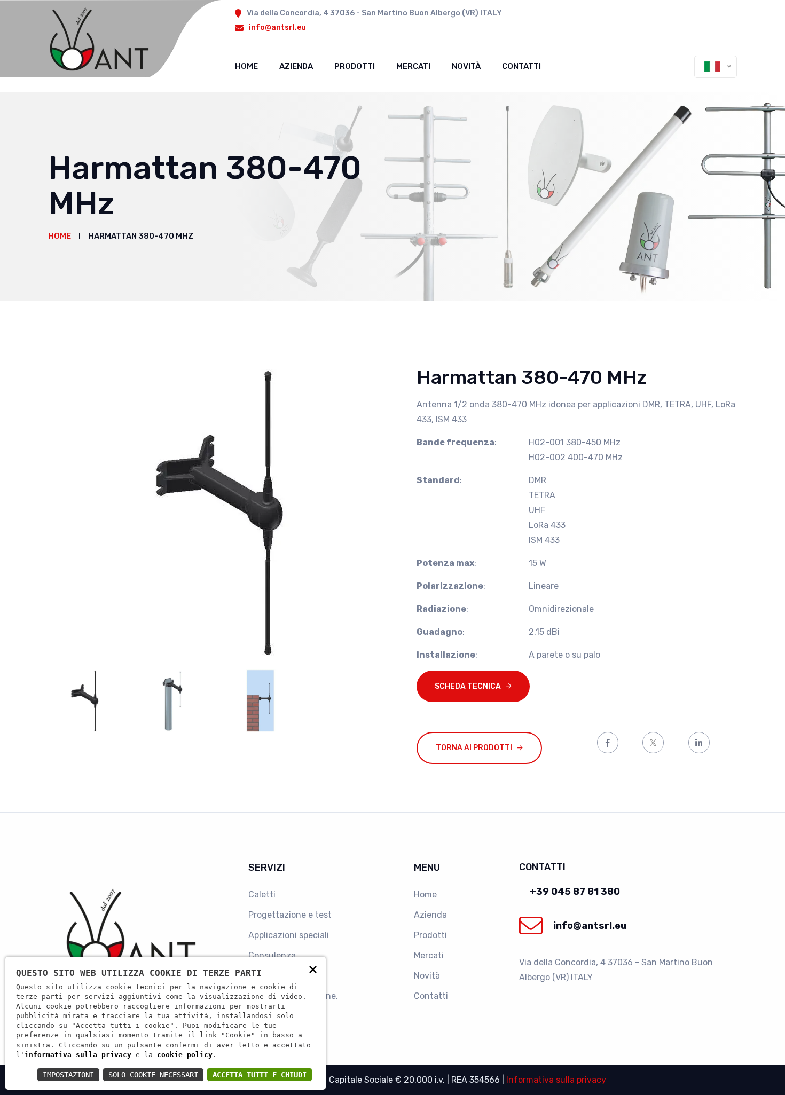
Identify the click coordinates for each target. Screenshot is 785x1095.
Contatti (521, 66)
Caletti (262, 894)
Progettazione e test (290, 915)
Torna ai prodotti (474, 747)
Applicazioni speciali (288, 935)
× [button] (313, 968)
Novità (466, 66)
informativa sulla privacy (78, 1055)
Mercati (413, 66)
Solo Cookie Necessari (153, 1074)
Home (246, 66)
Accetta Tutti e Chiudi (260, 1074)
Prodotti (354, 66)
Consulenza (272, 955)
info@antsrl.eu (277, 27)
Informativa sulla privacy (556, 1080)
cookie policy (185, 1055)
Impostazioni (68, 1074)
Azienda (296, 66)
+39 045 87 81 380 (575, 891)
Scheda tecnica (468, 686)
